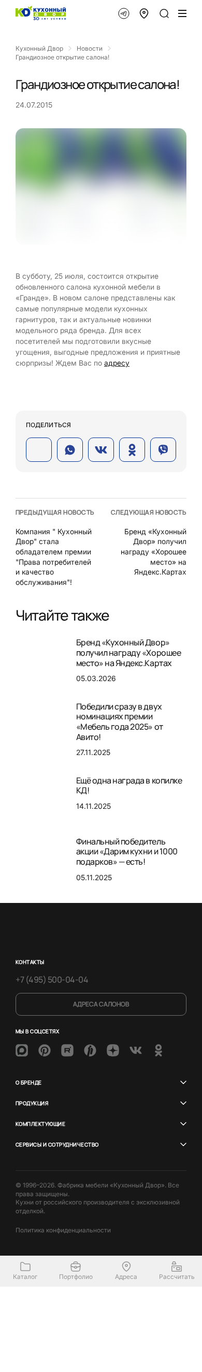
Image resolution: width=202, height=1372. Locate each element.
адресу (116, 362)
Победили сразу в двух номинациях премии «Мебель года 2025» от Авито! (119, 722)
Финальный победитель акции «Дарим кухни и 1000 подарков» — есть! (127, 851)
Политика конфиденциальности (63, 1230)
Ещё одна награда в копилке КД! (129, 785)
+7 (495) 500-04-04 (52, 979)
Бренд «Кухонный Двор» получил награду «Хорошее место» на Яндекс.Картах (153, 551)
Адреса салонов (101, 1004)
